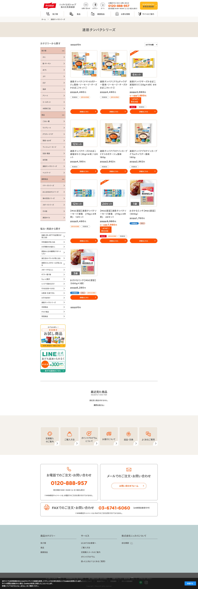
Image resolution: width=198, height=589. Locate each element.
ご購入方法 (85, 547)
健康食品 (44, 552)
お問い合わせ (86, 8)
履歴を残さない (99, 405)
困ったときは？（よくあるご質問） (93, 561)
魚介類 (43, 543)
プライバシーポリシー (19, 586)
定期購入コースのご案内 (90, 552)
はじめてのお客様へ (88, 543)
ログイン (95, 8)
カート (103, 8)
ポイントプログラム (88, 556)
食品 (42, 547)
